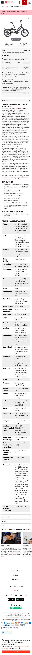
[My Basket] (29, 2)
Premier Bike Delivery (17, 89)
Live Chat (20, 586)
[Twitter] (16, 595)
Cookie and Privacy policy (21, 646)
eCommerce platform (10, 617)
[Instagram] (26, 595)
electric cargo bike (9, 177)
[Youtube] (21, 595)
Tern (7, 6)
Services (15, 575)
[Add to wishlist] (29, 19)
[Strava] (6, 595)
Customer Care (15, 571)
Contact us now (12, 554)
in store (8, 179)
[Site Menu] (2, 2)
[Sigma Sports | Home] (9, 2)
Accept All (16, 651)
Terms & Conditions (6, 619)
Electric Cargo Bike (16, 108)
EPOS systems (18, 617)
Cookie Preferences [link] (16, 620)
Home (3, 6)
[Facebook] (11, 595)
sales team (24, 177)
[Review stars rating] (25, 50)
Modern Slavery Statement (24, 619)
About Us (15, 579)
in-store (3, 556)
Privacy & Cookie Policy (14, 619)
